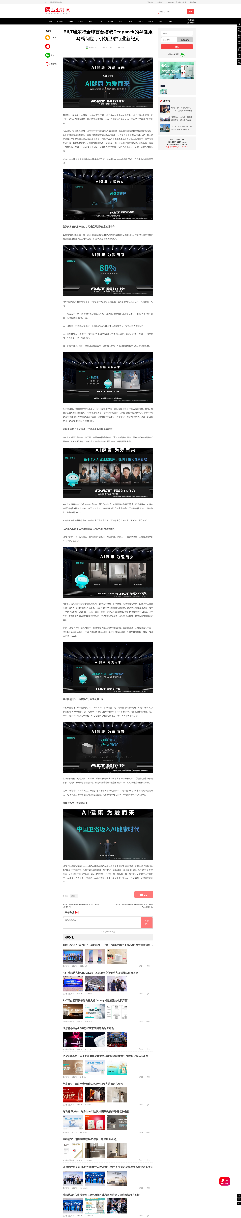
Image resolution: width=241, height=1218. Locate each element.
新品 (120, 21)
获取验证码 (185, 40)
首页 (50, 21)
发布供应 (239, 42)
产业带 (80, 21)
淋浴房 (150, 21)
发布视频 (239, 62)
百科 (100, 21)
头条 (90, 21)
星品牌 (110, 21)
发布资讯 (239, 30)
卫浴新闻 (150, 2)
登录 (177, 46)
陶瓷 (170, 21)
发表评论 (147, 923)
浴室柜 (140, 21)
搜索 (191, 11)
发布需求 (239, 49)
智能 (160, 21)
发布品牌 (239, 36)
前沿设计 (60, 21)
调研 (130, 21)
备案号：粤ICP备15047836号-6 (177, 147)
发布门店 (239, 55)
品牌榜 (70, 21)
